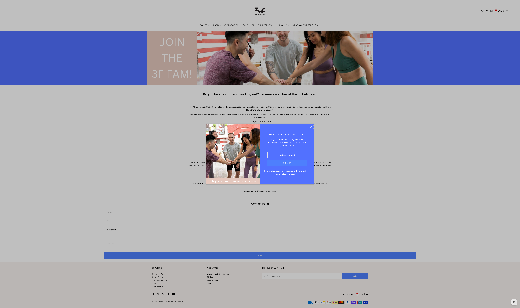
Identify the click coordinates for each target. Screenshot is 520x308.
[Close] (311, 126)
